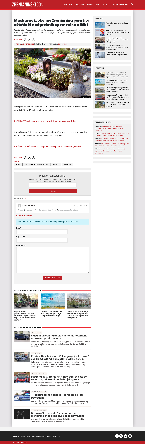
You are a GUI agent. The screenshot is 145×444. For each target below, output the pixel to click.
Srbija (105, 4)
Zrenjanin (79, 4)
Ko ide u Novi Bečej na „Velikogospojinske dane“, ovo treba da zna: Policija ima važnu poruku (60, 358)
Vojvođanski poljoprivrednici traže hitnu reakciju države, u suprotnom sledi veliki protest (117, 75)
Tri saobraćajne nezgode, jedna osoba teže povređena (57, 396)
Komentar (21, 245)
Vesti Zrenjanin (28, 44)
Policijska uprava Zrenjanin (36, 164)
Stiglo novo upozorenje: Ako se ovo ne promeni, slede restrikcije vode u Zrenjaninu (117, 90)
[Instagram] (125, 436)
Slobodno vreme (119, 4)
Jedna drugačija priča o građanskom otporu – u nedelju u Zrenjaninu (117, 40)
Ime (18, 228)
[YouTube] (130, 436)
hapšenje (67, 164)
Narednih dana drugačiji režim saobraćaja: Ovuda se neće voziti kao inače (117, 32)
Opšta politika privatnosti (41, 436)
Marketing (56, 436)
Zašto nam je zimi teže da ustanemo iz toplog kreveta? (116, 54)
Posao (90, 4)
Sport (97, 4)
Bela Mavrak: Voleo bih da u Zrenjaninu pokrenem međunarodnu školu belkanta (110, 128)
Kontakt (16, 436)
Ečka (18, 164)
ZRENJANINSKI (62, 44)
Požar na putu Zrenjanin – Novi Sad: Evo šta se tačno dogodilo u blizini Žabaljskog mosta (59, 378)
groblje (56, 164)
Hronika (18, 44)
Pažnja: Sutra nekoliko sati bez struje (117, 24)
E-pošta (20, 237)
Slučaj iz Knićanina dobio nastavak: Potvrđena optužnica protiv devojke (59, 337)
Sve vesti (68, 4)
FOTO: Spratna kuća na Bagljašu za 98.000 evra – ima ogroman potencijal (117, 104)
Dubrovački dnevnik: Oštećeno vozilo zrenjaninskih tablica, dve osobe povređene (57, 415)
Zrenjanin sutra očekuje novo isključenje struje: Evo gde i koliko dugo (116, 82)
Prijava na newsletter (52, 175)
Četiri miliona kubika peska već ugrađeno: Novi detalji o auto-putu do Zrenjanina (110, 151)
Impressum (25, 436)
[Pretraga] (132, 4)
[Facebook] (117, 436)
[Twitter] (121, 436)
